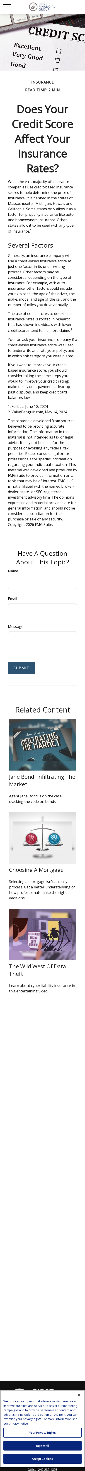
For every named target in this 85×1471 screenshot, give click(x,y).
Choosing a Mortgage (36, 869)
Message (15, 626)
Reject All (42, 1446)
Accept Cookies (42, 1459)
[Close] (79, 1395)
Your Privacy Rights (42, 1432)
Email (12, 598)
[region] (42, 1428)
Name (13, 570)
